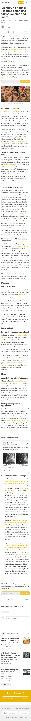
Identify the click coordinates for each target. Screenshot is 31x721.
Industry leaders (24, 214)
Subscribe (21, 2)
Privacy (12, 709)
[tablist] (8, 612)
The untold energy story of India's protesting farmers (11, 639)
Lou (6, 26)
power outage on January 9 (17, 290)
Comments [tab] (5, 612)
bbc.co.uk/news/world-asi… (11, 451)
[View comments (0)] (9, 32)
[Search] (28, 633)
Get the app (23, 713)
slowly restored (24, 294)
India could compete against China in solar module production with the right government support (16, 545)
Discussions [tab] (14, 633)
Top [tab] (3, 633)
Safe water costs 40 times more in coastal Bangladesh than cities (16, 522)
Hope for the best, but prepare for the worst (10, 660)
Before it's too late (6, 676)
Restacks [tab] (12, 612)
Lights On (4, 38)
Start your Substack (11, 713)
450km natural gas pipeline (12, 111)
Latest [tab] (8, 633)
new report (21, 555)
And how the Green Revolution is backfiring (11, 643)
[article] (15, 643)
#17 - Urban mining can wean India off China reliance (9, 672)
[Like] (2, 665)
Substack (7, 717)
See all (5, 684)
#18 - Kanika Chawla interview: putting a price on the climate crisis (10, 655)
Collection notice (24, 709)
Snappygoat (19, 104)
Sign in (27, 2)
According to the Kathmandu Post (18, 420)
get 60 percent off (7, 77)
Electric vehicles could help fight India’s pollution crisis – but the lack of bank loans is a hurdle (16, 481)
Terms (16, 709)
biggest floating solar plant (12, 164)
